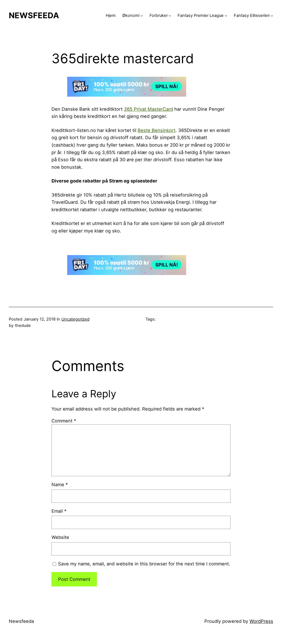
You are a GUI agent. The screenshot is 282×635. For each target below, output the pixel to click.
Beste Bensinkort (156, 130)
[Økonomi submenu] (141, 15)
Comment (63, 421)
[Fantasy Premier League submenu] (226, 15)
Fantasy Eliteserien (252, 15)
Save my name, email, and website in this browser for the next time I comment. (144, 564)
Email (58, 511)
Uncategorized (75, 319)
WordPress (261, 621)
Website (60, 537)
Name (59, 484)
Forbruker (159, 15)
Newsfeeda (34, 15)
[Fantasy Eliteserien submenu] (272, 15)
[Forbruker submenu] (170, 15)
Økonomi (130, 15)
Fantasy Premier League (201, 15)
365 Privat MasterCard (148, 109)
